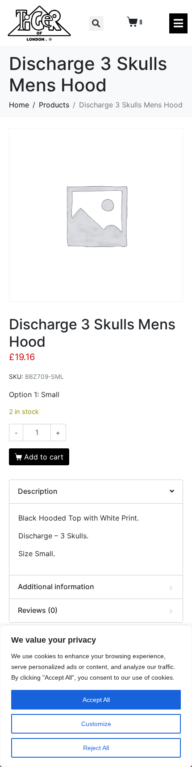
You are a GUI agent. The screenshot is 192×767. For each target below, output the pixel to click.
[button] (96, 23)
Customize (96, 723)
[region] (96, 696)
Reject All (96, 747)
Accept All (96, 699)
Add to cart (43, 456)
